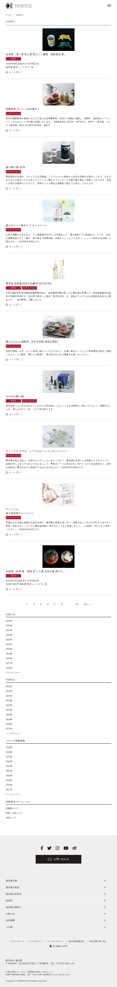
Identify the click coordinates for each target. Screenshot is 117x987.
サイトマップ (18, 941)
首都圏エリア (12, 808)
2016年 (9, 668)
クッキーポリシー (56, 941)
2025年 (9, 625)
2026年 (9, 621)
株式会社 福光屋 (14, 960)
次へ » (87, 604)
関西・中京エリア (14, 813)
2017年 (9, 663)
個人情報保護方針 (76, 941)
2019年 (9, 654)
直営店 (13, 59)
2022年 (9, 640)
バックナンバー (13, 672)
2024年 (9, 630)
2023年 (9, 635)
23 (77, 604)
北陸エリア (11, 818)
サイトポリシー (36, 941)
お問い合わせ (61, 859)
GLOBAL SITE (60, 946)
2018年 (9, 658)
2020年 (9, 649)
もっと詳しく (16, 72)
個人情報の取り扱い (98, 941)
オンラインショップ (13, 113)
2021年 (9, 644)
